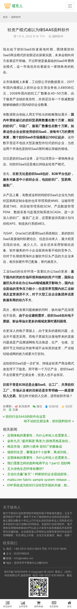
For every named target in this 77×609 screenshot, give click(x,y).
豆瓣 (15, 409)
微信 (37, 406)
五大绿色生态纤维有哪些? (25, 469)
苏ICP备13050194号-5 (17, 571)
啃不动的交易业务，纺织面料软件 (47, 421)
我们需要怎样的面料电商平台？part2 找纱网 (38, 463)
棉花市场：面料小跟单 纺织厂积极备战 (34, 446)
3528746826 (21, 553)
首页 (5, 16)
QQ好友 (53, 406)
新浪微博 (24, 406)
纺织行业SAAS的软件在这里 (26, 416)
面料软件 (57, 36)
